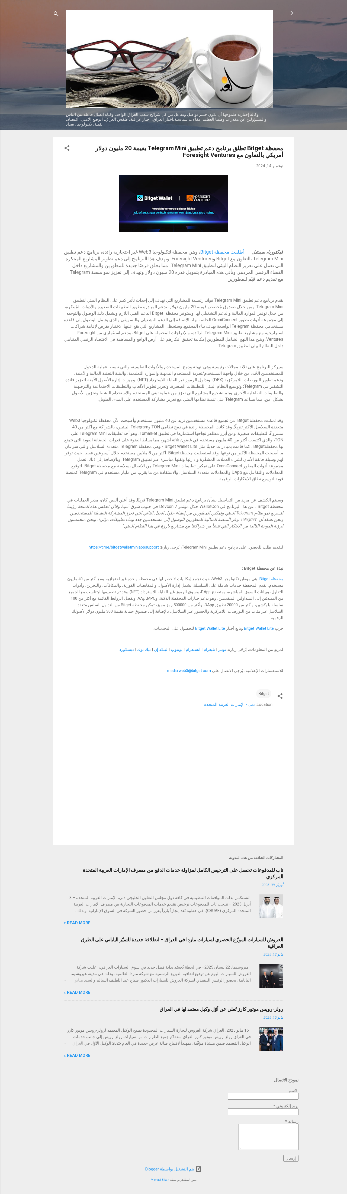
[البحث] (56, 14)
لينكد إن (161, 649)
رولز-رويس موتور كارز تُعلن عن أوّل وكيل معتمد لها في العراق (221, 1009)
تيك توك (144, 649)
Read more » (77, 922)
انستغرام (193, 649)
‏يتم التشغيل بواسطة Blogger (170, 1169)
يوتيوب (176, 649)
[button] (67, 149)
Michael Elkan (160, 1180)
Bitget (264, 693)
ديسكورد (126, 649)
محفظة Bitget (270, 578)
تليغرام (209, 649)
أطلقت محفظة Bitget (223, 252)
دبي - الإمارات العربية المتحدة (229, 704)
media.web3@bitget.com (189, 670)
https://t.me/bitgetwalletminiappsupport (124, 547)
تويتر (222, 649)
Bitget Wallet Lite (259, 628)
